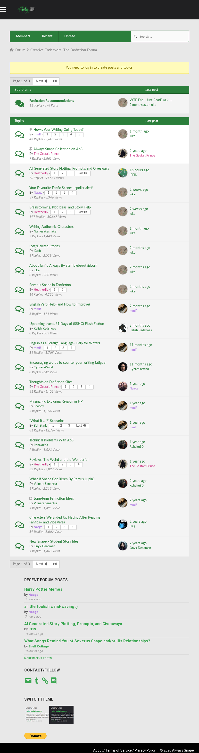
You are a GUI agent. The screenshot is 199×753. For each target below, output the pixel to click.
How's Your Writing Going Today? (58, 130)
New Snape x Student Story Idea (53, 541)
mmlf (37, 134)
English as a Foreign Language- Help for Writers (64, 343)
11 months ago (141, 345)
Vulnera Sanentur (45, 484)
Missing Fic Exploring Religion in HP (56, 401)
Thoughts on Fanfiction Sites (50, 382)
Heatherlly (41, 173)
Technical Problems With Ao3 (51, 440)
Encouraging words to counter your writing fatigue (67, 362)
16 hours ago (139, 170)
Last (81, 173)
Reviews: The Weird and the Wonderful (58, 460)
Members (23, 36)
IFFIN (133, 175)
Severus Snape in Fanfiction (50, 285)
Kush (37, 251)
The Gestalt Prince (46, 154)
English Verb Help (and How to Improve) (59, 304)
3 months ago (140, 325)
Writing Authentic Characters (51, 227)
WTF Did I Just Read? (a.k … (151, 100)
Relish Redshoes (45, 328)
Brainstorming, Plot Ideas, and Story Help (60, 207)
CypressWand (43, 367)
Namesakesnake (45, 231)
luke (153, 105)
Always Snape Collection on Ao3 (58, 149)
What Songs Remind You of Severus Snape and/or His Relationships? (87, 641)
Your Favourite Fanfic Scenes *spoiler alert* (61, 188)
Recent (47, 36)
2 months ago (139, 105)
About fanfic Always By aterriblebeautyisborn (63, 265)
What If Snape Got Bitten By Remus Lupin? (61, 479)
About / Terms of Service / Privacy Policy (124, 750)
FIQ (132, 526)
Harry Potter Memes (43, 589)
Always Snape (183, 750)
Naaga (38, 192)
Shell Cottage (38, 646)
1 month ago (139, 131)
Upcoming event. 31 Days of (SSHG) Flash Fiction (66, 324)
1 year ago (137, 384)
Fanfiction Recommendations (51, 101)
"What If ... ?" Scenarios (46, 421)
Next (40, 81)
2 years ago (138, 151)
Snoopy (39, 406)
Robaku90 (41, 445)
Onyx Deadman (44, 546)
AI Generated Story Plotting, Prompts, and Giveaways (69, 168)
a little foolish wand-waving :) (51, 606)
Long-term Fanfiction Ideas (54, 498)
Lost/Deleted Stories (44, 246)
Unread (69, 36)
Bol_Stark (40, 425)
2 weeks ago (139, 189)
